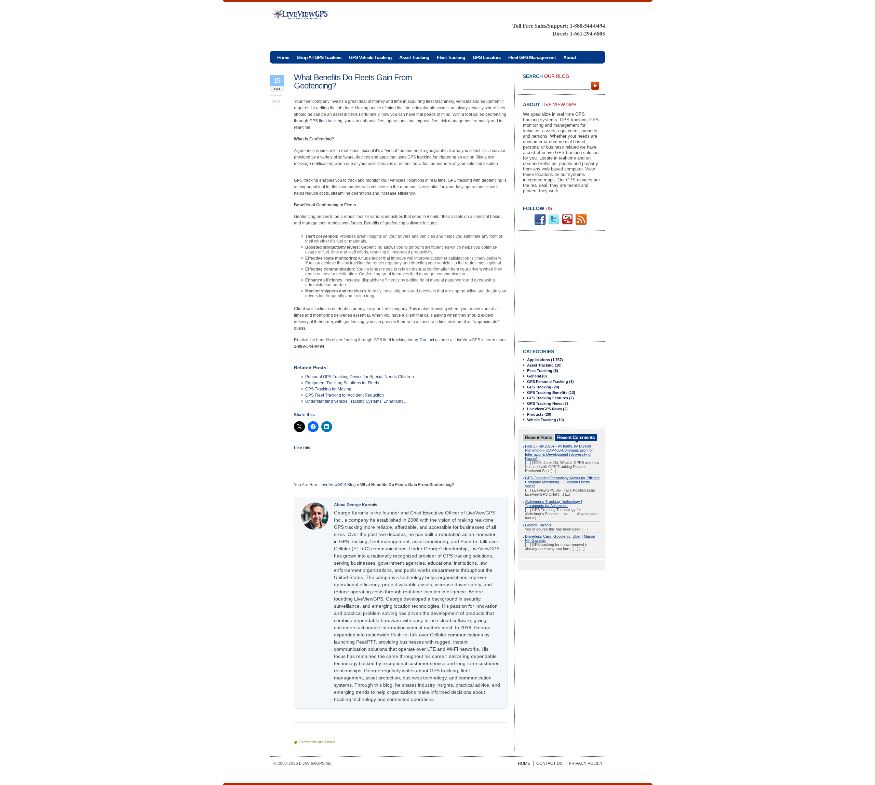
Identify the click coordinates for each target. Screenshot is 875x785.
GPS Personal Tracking (547, 382)
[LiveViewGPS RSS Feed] (581, 223)
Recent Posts (538, 437)
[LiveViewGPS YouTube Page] (567, 223)
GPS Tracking (539, 387)
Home (524, 763)
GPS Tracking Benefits (547, 392)
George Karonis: (538, 525)
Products (535, 414)
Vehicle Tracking (541, 420)
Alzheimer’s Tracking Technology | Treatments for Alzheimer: (553, 503)
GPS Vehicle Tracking (370, 57)
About (569, 57)
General (534, 376)
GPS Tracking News (544, 403)
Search (595, 86)
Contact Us (549, 763)
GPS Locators (487, 57)
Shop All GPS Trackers (319, 57)
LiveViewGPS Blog (338, 484)
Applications (538, 360)
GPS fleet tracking (325, 121)
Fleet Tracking (451, 57)
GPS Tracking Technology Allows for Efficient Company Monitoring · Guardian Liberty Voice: (562, 482)
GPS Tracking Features (547, 398)
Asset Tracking (414, 57)
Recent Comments (576, 437)
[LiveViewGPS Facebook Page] (540, 223)
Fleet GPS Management (532, 57)
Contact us (430, 340)
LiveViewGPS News (544, 409)
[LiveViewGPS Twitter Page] (553, 223)
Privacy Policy (586, 763)
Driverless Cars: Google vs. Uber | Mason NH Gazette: (560, 538)
